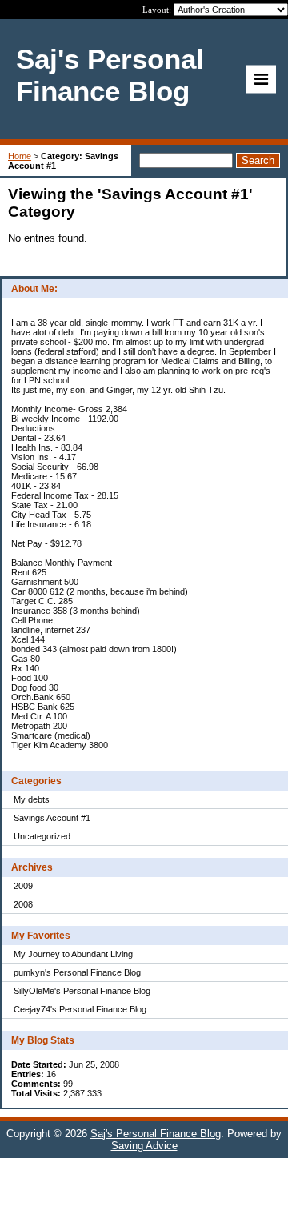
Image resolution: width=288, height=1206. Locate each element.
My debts (32, 799)
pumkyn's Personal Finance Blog (77, 972)
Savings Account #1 (52, 818)
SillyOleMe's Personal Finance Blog (82, 991)
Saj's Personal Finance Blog (155, 1134)
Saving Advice (144, 1146)
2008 (23, 904)
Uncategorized (42, 836)
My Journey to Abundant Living (73, 954)
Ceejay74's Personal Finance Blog (80, 1009)
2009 (23, 886)
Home (19, 156)
